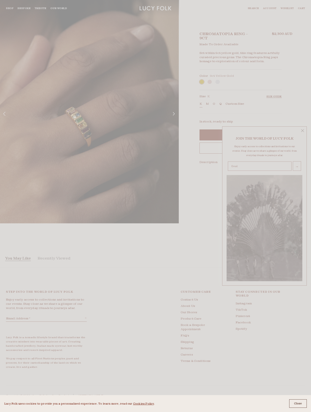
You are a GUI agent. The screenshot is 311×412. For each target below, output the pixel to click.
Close (298, 403)
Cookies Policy (143, 403)
